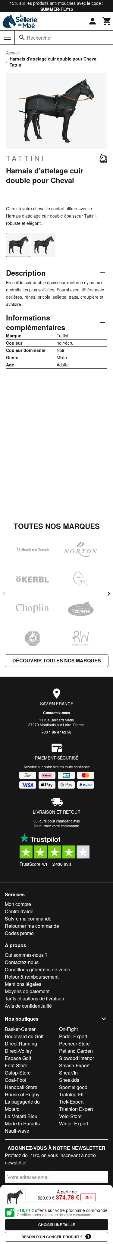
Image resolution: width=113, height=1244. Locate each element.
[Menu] (7, 38)
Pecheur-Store (74, 1043)
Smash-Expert (74, 1065)
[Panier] (107, 21)
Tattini (25, 158)
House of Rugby (22, 1094)
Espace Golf (18, 1058)
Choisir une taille (56, 1224)
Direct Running (21, 1043)
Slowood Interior (76, 1058)
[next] (109, 593)
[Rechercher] (22, 37)
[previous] (4, 593)
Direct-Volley (18, 1050)
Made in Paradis (22, 1123)
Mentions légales (23, 983)
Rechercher (39, 37)
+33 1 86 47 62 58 (56, 732)
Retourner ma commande (32, 925)
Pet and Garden (76, 1050)
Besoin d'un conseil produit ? (51, 1236)
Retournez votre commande (56, 825)
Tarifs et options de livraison (34, 998)
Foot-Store (16, 1065)
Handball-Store (21, 1087)
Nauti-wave (17, 1130)
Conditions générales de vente (37, 969)
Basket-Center (20, 1029)
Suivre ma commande (28, 918)
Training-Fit (71, 1094)
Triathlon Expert (76, 1108)
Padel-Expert (73, 1036)
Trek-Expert (71, 1101)
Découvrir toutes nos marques (56, 660)
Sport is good (73, 1087)
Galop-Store (18, 1072)
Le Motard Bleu (21, 1116)
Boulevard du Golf (24, 1036)
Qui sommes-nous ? (26, 954)
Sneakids (69, 1079)
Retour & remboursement (31, 976)
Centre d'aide (19, 911)
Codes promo (19, 933)
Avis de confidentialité (28, 1005)
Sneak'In (68, 1072)
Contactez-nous (56, 712)
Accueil (13, 53)
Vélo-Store (70, 1116)
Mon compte (18, 904)
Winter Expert (73, 1123)
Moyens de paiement (27, 991)
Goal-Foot (15, 1079)
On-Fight (68, 1029)
